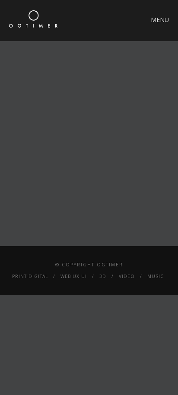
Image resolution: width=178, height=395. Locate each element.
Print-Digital (30, 276)
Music (155, 276)
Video (127, 276)
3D (102, 276)
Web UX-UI (73, 276)
